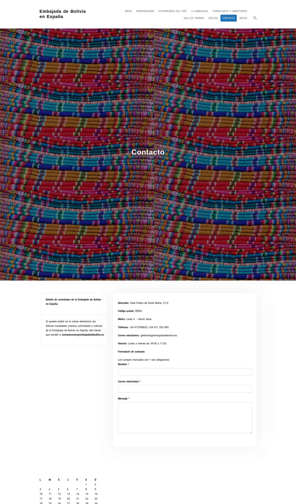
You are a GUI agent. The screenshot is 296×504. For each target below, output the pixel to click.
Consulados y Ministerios (230, 11)
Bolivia (213, 18)
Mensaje (124, 398)
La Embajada (199, 11)
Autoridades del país (172, 11)
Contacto (228, 18)
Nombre (123, 364)
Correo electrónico (129, 381)
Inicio (128, 11)
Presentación (145, 11)
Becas (243, 18)
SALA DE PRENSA (194, 18)
